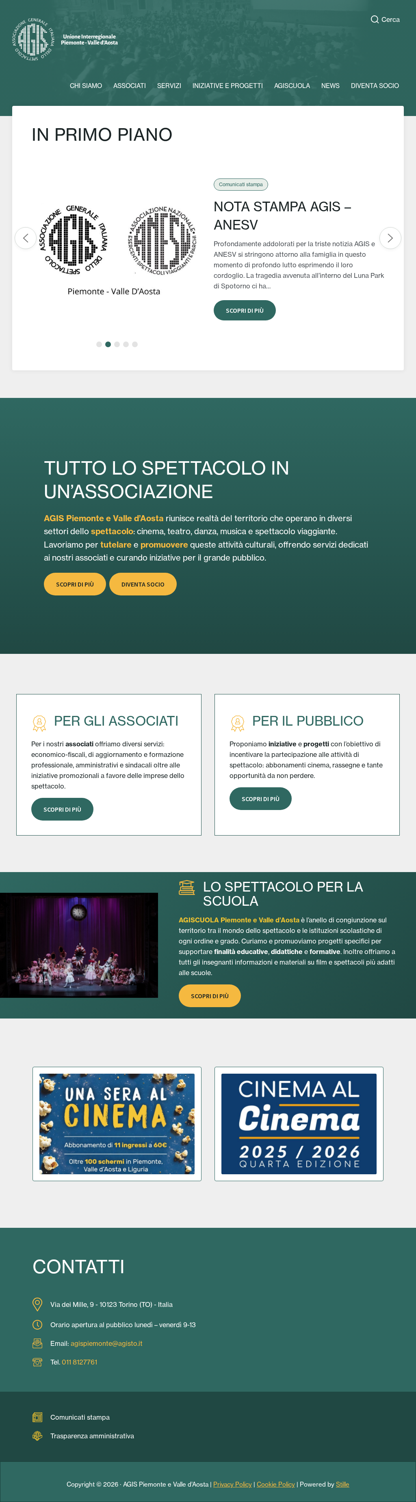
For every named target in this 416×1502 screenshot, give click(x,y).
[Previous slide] (26, 238)
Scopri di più (245, 310)
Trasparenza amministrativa (92, 1436)
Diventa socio (143, 584)
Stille (342, 1484)
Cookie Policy (276, 1484)
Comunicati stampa (80, 1417)
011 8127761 (79, 1362)
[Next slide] (390, 238)
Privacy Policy (232, 1484)
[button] (99, 344)
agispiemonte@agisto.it (107, 1343)
